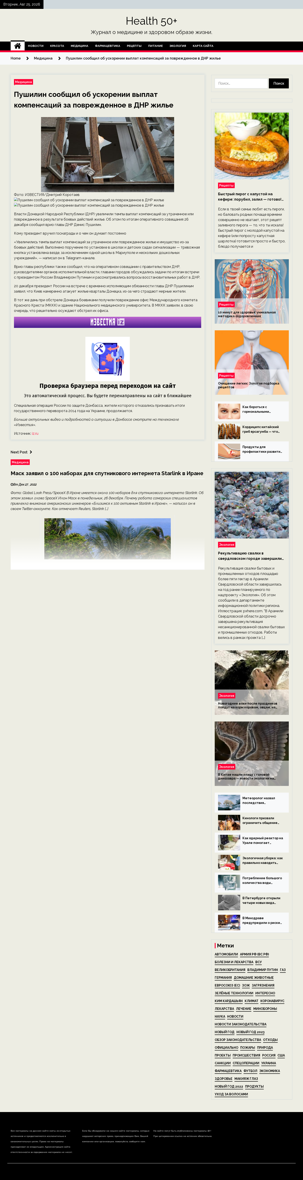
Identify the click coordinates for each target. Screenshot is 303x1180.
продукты (254, 1086)
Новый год (224, 1032)
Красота (57, 46)
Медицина (79, 46)
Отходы (270, 1040)
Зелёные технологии (234, 993)
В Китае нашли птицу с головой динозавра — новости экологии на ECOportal (246, 776)
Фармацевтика (107, 46)
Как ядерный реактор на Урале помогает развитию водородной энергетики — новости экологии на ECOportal (262, 840)
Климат (251, 1001)
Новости (35, 46)
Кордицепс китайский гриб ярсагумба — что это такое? (260, 429)
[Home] (18, 46)
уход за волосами (231, 1094)
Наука (220, 1016)
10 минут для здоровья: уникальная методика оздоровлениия (247, 314)
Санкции (223, 1063)
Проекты (223, 1055)
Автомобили (226, 954)
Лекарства (224, 1009)
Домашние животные (254, 977)
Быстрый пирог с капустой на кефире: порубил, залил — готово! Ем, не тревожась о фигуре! (249, 197)
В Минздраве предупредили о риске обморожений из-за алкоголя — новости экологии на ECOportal (261, 920)
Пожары (247, 1047)
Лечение (243, 1009)
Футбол (250, 1071)
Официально (226, 1047)
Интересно (265, 993)
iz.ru (35, 433)
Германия (223, 977)
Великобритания (230, 970)
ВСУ (258, 962)
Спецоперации (246, 1063)
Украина (268, 1063)
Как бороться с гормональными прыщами (255, 409)
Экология (177, 46)
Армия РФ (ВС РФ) (254, 954)
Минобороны (265, 1009)
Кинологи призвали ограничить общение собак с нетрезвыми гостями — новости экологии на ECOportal (260, 820)
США (281, 1055)
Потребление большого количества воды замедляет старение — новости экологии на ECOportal (262, 880)
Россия (268, 1055)
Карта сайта (203, 46)
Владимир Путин (262, 970)
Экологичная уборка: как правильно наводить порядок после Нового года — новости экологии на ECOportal (262, 860)
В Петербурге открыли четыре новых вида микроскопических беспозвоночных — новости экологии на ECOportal (261, 900)
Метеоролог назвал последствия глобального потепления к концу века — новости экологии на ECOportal (260, 800)
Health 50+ (151, 21)
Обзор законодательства (238, 1040)
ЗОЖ (246, 985)
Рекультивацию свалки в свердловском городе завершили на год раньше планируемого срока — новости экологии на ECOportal (251, 556)
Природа (265, 1047)
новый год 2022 (229, 1086)
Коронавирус (272, 1001)
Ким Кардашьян (229, 1001)
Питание (155, 46)
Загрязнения (263, 985)
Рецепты (134, 46)
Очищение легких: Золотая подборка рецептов (248, 385)
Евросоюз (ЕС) (227, 985)
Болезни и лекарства (234, 962)
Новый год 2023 (250, 1032)
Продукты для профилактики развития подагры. (262, 449)
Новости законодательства (240, 1024)
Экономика (269, 1071)
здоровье (223, 1078)
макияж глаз (246, 1078)
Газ (283, 970)
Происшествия (246, 1055)
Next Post (19, 452)
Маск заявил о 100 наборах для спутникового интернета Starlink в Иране (107, 473)
